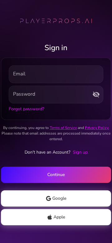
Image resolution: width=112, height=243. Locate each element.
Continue (56, 175)
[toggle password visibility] (96, 94)
